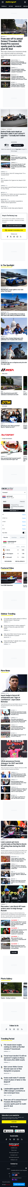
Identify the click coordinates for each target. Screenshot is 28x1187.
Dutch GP (10, 496)
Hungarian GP (12, 541)
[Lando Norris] (4, 550)
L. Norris (8, 550)
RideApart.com (14, 1159)
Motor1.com (14, 1150)
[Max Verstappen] (4, 553)
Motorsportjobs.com (14, 1152)
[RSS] (20, 236)
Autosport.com (14, 1155)
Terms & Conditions (6, 1182)
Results (24, 514)
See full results (20, 561)
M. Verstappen (9, 553)
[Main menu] (2, 2)
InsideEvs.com (14, 1147)
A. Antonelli (9, 557)
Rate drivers (8, 561)
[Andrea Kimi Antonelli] (4, 557)
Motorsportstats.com (14, 1157)
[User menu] (25, 2)
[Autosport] (7, 435)
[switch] (24, 532)
